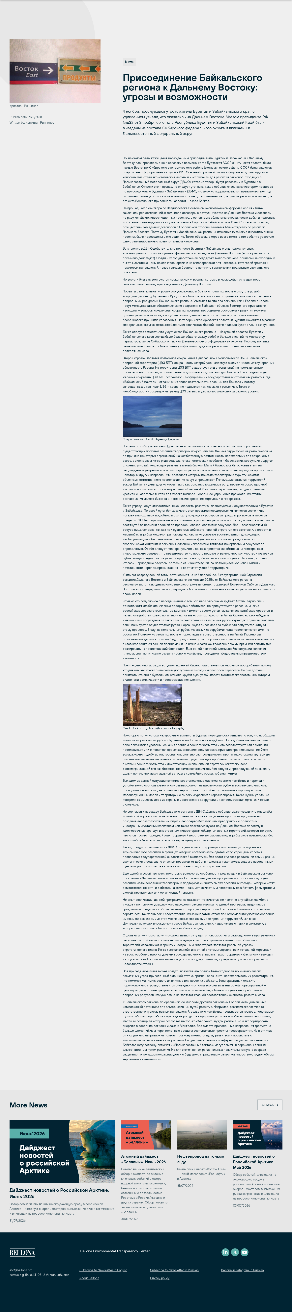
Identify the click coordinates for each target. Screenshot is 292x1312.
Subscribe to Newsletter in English (103, 1270)
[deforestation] (199, 705)
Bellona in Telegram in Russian (242, 1270)
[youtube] (244, 1252)
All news (268, 1105)
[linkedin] (225, 1252)
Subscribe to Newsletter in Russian (174, 1270)
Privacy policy (159, 1278)
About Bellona (89, 1278)
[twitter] (235, 1252)
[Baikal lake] (199, 416)
